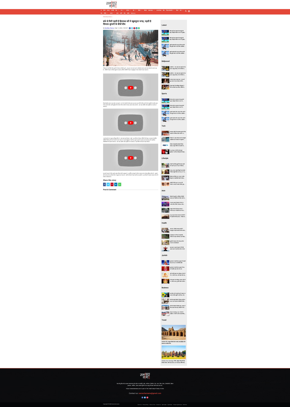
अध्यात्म (111, 13)
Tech (163, 126)
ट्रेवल (117, 13)
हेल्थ (101, 13)
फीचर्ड (104, 10)
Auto (163, 191)
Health (164, 223)
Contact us (158, 404)
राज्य (121, 10)
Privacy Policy (145, 404)
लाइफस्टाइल (150, 10)
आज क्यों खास (158, 10)
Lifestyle (165, 158)
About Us (140, 404)
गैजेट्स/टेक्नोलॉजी (169, 10)
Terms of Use (152, 404)
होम (101, 10)
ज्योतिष (105, 13)
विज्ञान (177, 10)
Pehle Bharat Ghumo (107, 16)
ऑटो (180, 10)
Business (165, 288)
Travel (164, 320)
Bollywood (165, 61)
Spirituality (169, 404)
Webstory (133, 13)
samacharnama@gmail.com (145, 393)
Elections (185, 404)
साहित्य (128, 13)
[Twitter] (145, 397)
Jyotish (164, 255)
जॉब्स (124, 13)
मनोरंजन (127, 10)
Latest (164, 25)
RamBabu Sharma (109, 28)
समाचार (108, 10)
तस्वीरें (121, 13)
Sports (164, 94)
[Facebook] (142, 397)
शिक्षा (164, 10)
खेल (133, 10)
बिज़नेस (145, 10)
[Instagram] (147, 397)
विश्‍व (116, 10)
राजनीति (112, 10)
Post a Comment (109, 190)
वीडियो (139, 10)
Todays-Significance (177, 404)
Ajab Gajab (164, 404)
